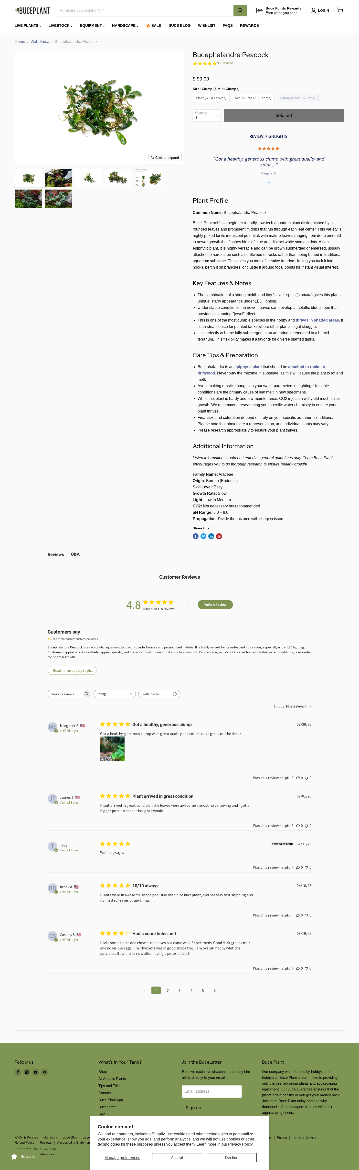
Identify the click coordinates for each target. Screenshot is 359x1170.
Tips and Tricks (110, 1086)
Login (323, 10)
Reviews (46, 1142)
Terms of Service (304, 1137)
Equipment (91, 25)
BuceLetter (107, 1107)
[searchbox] (65, 694)
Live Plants (27, 25)
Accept (177, 1158)
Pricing (282, 1137)
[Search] (240, 10)
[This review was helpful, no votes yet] (298, 777)
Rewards (249, 25)
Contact (104, 1093)
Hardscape (124, 25)
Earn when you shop (281, 13)
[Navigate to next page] (214, 990)
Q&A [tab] (75, 554)
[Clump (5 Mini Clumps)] (298, 103)
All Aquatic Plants (112, 1079)
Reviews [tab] (56, 554)
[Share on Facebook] (196, 536)
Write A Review (215, 604)
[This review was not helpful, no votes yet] (306, 777)
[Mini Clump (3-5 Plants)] (254, 103)
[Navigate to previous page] (144, 990)
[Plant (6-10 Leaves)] (212, 103)
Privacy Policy (240, 1144)
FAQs (228, 25)
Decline (231, 1158)
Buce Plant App (110, 1100)
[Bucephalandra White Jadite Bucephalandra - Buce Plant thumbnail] (148, 178)
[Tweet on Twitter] (203, 536)
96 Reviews (225, 63)
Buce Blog (180, 25)
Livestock (60, 25)
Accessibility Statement (74, 1142)
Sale (102, 1114)
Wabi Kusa (40, 42)
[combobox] (145, 10)
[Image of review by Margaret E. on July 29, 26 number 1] (112, 748)
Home (20, 42)
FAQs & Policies (26, 1137)
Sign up (193, 1107)
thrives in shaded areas (317, 320)
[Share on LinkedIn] (211, 536)
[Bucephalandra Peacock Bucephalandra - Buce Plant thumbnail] (28, 178)
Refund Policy (24, 1142)
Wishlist (206, 25)
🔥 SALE (153, 25)
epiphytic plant (248, 367)
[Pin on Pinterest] (219, 536)
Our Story (50, 1137)
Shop (102, 1071)
